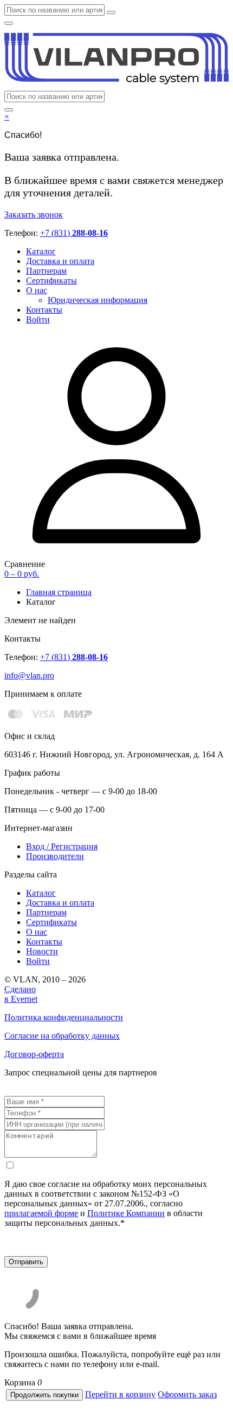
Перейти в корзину (120, 1394)
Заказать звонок (33, 214)
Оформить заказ (187, 1394)
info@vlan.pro (29, 675)
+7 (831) (74, 232)
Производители (55, 856)
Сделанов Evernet (20, 994)
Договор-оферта (34, 1054)
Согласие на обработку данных (62, 1035)
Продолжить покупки (44, 1395)
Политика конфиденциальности (63, 1017)
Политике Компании (126, 1213)
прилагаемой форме (41, 1213)
